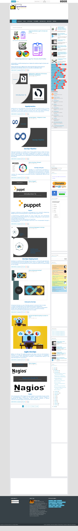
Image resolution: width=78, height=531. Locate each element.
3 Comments (35, 163)
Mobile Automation (59, 83)
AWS (59, 64)
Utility (53, 89)
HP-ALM (54, 505)
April (55, 400)
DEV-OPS (49, 21)
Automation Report (55, 67)
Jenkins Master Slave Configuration (61, 40)
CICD (49, 503)
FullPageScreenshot (60, 75)
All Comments (14, 502)
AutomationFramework (61, 502)
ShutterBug (54, 88)
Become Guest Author (72, 524)
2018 (55, 406)
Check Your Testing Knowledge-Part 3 (58, 333)
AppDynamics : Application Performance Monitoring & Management (38, 74)
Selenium (19, 21)
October (56, 391)
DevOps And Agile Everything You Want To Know (60, 388)
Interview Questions (55, 80)
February (56, 403)
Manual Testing (62, 81)
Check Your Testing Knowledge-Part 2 (58, 332)
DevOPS (59, 72)
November (56, 372)
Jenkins (62, 80)
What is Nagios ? (32, 363)
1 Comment (35, 118)
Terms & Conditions (54, 524)
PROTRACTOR (43, 21)
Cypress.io (53, 72)
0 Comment (35, 33)
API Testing (29, 21)
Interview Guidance (16, 24)
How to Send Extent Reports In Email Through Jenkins (62, 34)
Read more (57, 268)
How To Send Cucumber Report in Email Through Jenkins (62, 46)
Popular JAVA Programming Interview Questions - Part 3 (61, 353)
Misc (24, 21)
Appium (63, 64)
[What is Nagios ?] (20, 368)
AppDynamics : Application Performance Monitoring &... (60, 376)
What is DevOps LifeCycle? (35, 162)
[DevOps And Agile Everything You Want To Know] (20, 320)
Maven (53, 83)
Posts (13, 500)
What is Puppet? (32, 181)
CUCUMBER (36, 21)
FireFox (53, 75)
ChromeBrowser (54, 70)
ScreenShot (54, 86)
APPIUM (54, 21)
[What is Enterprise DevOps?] (20, 275)
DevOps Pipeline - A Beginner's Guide (37, 117)
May (55, 398)
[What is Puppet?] (20, 186)
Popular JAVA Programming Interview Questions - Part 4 (61, 347)
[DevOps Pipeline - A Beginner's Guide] (20, 122)
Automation (59, 500)
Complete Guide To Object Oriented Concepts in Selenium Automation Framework (62, 28)
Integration (54, 78)
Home (14, 21)
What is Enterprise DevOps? (35, 270)
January (56, 404)
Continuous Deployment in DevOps (36, 227)
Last (37, 406)
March (55, 401)
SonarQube (60, 88)
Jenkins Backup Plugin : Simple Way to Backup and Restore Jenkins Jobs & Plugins (62, 53)
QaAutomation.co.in (9, 524)
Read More (14, 70)
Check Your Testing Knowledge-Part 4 (58, 334)
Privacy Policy (60, 524)
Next (33, 406)
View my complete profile (34, 515)
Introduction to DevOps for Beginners (62, 59)
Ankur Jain (37, 500)
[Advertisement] (49, 11)
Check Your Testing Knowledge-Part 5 (58, 335)
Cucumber (61, 70)
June (55, 397)
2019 (55, 369)
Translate (59, 169)
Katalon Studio (54, 81)
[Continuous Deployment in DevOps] (20, 232)
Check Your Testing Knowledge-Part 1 (58, 331)
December (56, 370)
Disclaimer (48, 524)
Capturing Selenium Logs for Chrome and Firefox (60, 374)
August (56, 394)
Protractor (62, 505)
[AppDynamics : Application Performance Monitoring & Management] (20, 78)
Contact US (65, 524)
